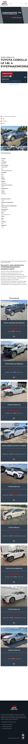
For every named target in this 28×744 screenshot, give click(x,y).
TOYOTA (18, 16)
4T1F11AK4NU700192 (14, 410)
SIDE (4, 118)
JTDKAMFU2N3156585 (14, 533)
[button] (26, 127)
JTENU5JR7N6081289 (14, 328)
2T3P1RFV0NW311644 (14, 492)
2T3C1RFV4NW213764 (14, 369)
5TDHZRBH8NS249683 (14, 574)
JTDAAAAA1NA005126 (14, 615)
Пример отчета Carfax (14, 84)
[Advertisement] (14, 39)
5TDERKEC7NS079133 (14, 451)
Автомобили (11, 16)
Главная (4, 16)
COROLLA (7, 17)
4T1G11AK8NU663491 (14, 655)
